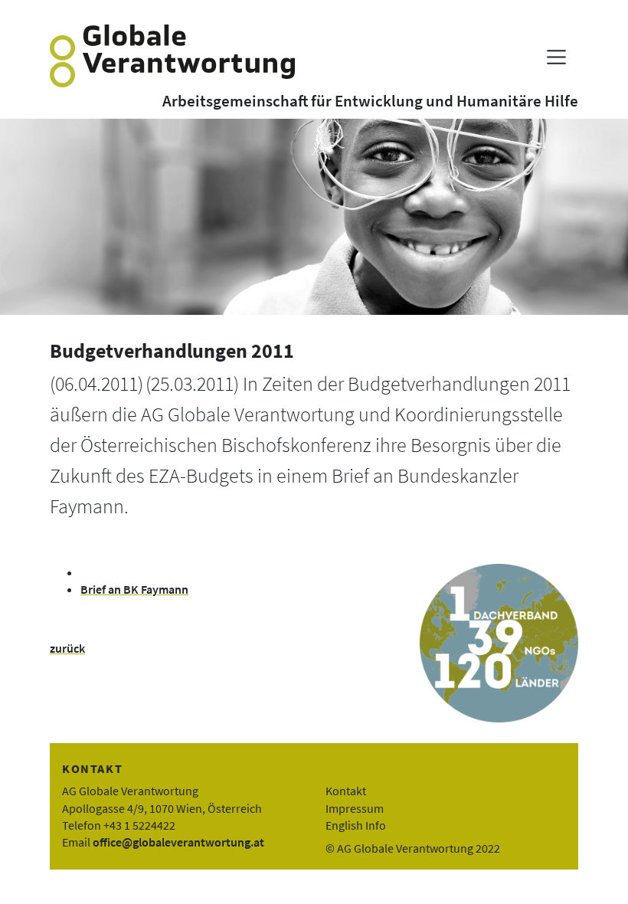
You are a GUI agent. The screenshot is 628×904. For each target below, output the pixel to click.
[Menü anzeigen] (556, 57)
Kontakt (345, 790)
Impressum (354, 808)
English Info (355, 825)
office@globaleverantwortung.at (178, 842)
